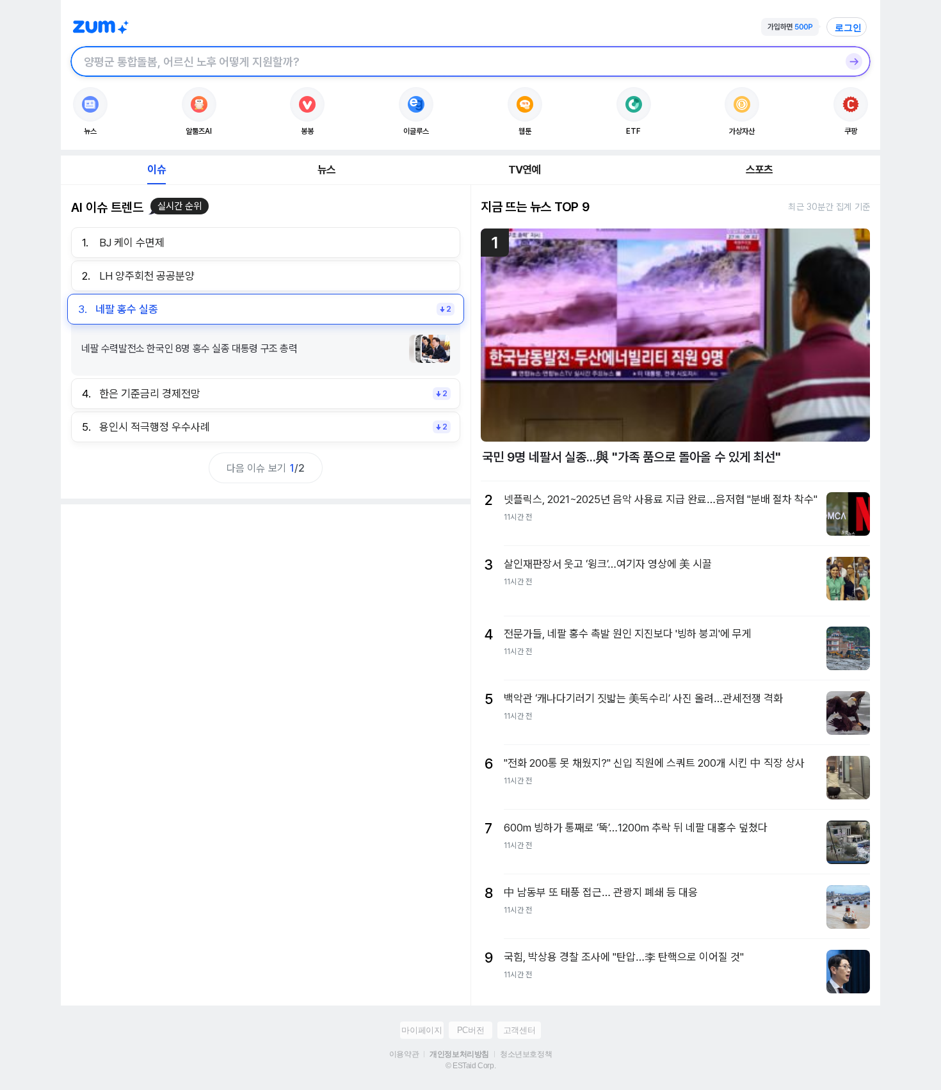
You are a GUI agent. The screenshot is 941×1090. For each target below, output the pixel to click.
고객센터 (519, 1030)
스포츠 (759, 169)
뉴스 (326, 169)
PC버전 (470, 1030)
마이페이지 (421, 1030)
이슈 (156, 169)
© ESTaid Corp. (470, 1065)
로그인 (848, 27)
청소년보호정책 (526, 1054)
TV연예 (524, 169)
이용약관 (404, 1054)
